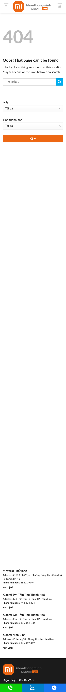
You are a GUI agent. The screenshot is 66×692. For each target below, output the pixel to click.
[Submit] (59, 82)
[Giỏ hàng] (60, 6)
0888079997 (26, 680)
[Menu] (6, 6)
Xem (33, 138)
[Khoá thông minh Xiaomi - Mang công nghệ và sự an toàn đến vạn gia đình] (33, 6)
